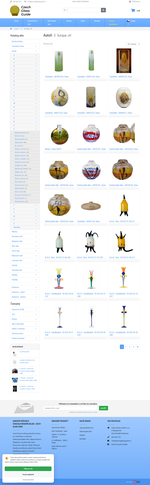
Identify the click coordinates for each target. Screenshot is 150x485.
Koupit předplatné (113, 22)
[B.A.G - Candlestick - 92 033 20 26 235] (91, 316)
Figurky (14, 265)
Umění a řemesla (18, 329)
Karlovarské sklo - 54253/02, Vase (124, 149)
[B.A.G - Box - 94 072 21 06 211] (124, 205)
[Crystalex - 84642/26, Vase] (124, 60)
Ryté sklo (15, 246)
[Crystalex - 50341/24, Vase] (91, 205)
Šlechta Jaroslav (22, 149)
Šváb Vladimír (21, 188)
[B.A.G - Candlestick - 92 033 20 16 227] (124, 277)
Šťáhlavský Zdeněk (23, 169)
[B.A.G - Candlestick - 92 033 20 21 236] (59, 316)
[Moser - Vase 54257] (59, 133)
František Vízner (18, 46)
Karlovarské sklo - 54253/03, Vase (59, 185)
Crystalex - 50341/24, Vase (88, 221)
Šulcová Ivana (21, 185)
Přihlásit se (136, 1)
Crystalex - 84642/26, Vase (121, 76)
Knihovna (15, 287)
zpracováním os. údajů (90, 412)
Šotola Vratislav (22, 152)
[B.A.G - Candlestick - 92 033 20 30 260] (124, 316)
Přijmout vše (28, 469)
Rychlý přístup (17, 41)
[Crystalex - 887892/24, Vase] (59, 60)
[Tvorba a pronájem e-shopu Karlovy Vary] (136, 482)
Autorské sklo (17, 270)
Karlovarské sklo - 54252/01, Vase (91, 185)
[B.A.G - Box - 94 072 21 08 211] (124, 241)
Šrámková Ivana (22, 162)
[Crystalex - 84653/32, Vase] (91, 97)
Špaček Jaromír (22, 155)
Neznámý (17, 227)
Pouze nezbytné (28, 474)
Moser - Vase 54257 (53, 149)
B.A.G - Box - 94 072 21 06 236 (57, 257)
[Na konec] (137, 347)
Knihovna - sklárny (19, 297)
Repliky (14, 275)
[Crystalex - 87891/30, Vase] (91, 60)
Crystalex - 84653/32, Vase (88, 113)
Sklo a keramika (18, 324)
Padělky (15, 280)
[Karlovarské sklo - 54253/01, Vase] (91, 133)
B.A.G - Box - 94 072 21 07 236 (90, 257)
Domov (14, 319)
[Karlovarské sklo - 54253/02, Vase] (124, 133)
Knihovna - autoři (18, 292)
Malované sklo (17, 256)
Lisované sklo (17, 260)
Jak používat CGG (32, 22)
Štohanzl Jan (21, 175)
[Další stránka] (133, 347)
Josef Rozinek (24, 352)
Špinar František (22, 159)
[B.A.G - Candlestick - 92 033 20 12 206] (91, 277)
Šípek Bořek (20, 142)
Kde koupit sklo (52, 22)
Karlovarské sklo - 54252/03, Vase (59, 221)
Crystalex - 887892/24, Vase (56, 76)
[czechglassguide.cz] (20, 10)
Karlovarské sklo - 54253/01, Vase (91, 149)
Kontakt (97, 21)
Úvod (16, 21)
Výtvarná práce (17, 333)
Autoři (14, 51)
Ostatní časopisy (18, 338)
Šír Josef (19, 146)
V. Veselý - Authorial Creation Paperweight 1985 (27, 370)
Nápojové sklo (17, 241)
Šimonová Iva (19, 136)
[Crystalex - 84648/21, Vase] (124, 97)
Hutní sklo (15, 251)
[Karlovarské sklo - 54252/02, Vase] (124, 169)
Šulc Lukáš (20, 182)
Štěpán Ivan (20, 172)
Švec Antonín (20, 198)
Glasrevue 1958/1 (58, 427)
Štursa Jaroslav (21, 178)
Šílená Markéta (21, 139)
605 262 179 (17, 1)
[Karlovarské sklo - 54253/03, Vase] (59, 169)
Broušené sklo (17, 236)
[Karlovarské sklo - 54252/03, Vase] (59, 205)
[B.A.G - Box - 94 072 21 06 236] (59, 241)
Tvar (13, 314)
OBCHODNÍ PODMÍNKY (80, 1)
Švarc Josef (20, 192)
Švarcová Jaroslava (23, 195)
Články (68, 21)
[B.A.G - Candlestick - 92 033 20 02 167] (59, 277)
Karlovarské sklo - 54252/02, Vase (124, 185)
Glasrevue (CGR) (18, 309)
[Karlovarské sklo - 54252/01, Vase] (91, 169)
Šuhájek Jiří (21, 165)
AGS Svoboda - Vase (59, 431)
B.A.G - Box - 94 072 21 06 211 (122, 221)
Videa (83, 21)
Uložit (104, 408)
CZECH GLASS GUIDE (119, 444)
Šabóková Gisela (22, 133)
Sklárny (14, 232)
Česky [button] (132, 21)
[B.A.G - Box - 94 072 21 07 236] (91, 241)
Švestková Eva (21, 201)
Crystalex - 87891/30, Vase (88, 76)
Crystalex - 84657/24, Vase (56, 113)
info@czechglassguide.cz (36, 1)
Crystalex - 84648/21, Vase (121, 113)
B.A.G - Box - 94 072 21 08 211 (122, 257)
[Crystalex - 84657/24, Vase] (59, 97)
